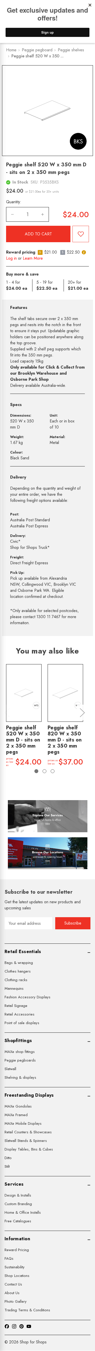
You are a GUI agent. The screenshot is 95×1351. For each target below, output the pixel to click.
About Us (12, 1293)
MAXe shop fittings (20, 1051)
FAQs (9, 1258)
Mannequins (14, 988)
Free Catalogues (18, 1221)
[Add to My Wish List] (80, 234)
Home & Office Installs (23, 1212)
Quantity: (13, 202)
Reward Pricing (17, 1250)
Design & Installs (18, 1195)
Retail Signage (16, 1005)
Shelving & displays (20, 1077)
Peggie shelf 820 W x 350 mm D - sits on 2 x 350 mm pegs (65, 740)
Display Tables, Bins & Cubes (29, 1149)
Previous (7, 712)
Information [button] (17, 1238)
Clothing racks (16, 980)
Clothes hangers (18, 971)
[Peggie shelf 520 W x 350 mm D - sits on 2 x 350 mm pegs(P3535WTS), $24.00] (24, 693)
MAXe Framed (16, 1115)
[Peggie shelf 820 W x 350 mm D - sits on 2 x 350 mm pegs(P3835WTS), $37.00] (65, 693)
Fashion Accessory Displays (27, 997)
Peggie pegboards (20, 1060)
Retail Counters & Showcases (28, 1132)
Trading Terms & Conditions (27, 1310)
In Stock (20, 182)
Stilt (7, 1166)
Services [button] (14, 1184)
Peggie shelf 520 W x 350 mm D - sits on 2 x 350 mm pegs (23, 740)
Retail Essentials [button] (23, 951)
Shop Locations (17, 1275)
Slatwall (10, 1069)
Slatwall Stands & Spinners (26, 1140)
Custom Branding (18, 1204)
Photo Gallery (16, 1301)
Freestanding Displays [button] (29, 1095)
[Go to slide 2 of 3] (44, 771)
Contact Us (13, 1284)
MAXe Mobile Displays (23, 1123)
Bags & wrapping (19, 962)
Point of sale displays (22, 1023)
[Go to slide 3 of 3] (52, 771)
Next (82, 712)
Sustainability (15, 1267)
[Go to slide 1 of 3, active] (36, 771)
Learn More (33, 258)
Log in (11, 258)
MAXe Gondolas (18, 1106)
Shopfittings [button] (18, 1040)
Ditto (8, 1158)
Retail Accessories (19, 1014)
